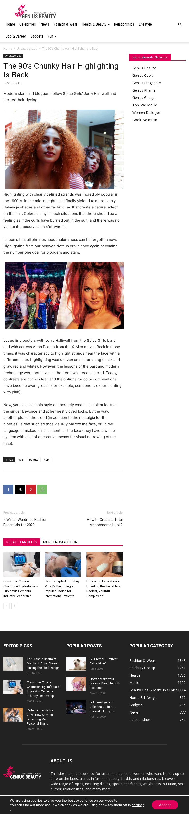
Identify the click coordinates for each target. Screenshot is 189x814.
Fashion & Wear (65, 24)
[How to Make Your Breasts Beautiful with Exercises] (76, 684)
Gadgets (37, 36)
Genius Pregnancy (146, 82)
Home (10, 24)
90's (21, 459)
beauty (33, 459)
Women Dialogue (146, 112)
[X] (20, 489)
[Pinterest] (31, 489)
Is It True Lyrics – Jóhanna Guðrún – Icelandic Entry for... (103, 707)
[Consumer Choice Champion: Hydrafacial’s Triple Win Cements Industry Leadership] (21, 564)
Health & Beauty (94, 24)
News (44, 24)
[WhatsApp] (42, 489)
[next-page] (14, 606)
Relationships (124, 24)
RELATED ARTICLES (21, 542)
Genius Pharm (143, 90)
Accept (165, 805)
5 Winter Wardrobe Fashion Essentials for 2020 (25, 522)
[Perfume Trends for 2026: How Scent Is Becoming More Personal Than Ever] (13, 715)
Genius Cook (142, 75)
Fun (50, 36)
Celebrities (27, 24)
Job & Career (16, 36)
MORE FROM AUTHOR (60, 542)
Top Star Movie (144, 105)
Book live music (145, 119)
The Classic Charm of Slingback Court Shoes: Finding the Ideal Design (43, 663)
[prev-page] (6, 606)
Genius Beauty (144, 68)
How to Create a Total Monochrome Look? (105, 522)
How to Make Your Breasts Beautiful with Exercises (105, 683)
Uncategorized (27, 48)
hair (46, 459)
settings (138, 805)
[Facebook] (8, 489)
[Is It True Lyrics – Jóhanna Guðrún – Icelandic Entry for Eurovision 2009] (76, 707)
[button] (180, 24)
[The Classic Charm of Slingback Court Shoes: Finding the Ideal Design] (13, 664)
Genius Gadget (144, 97)
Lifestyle (145, 24)
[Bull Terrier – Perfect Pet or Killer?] (76, 664)
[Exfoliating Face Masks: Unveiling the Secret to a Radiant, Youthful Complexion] (104, 564)
